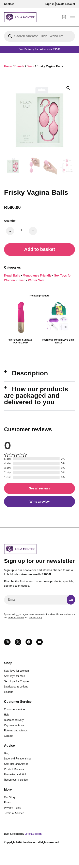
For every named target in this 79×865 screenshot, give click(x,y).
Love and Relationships (17, 758)
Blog (6, 753)
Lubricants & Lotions (16, 686)
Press (7, 802)
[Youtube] (39, 642)
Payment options (14, 725)
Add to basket (39, 249)
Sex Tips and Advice (16, 763)
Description (30, 373)
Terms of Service (14, 813)
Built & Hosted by (23, 833)
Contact (8, 735)
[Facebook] (29, 642)
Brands (19, 66)
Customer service (14, 709)
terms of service (16, 617)
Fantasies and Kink (15, 774)
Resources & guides (16, 779)
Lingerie (8, 691)
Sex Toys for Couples (16, 681)
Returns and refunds (16, 730)
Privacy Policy (12, 807)
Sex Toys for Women (16, 670)
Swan (30, 66)
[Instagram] (7, 642)
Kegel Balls (12, 275)
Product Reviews (14, 769)
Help (6, 714)
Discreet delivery (14, 719)
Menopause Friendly (37, 275)
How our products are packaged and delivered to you (36, 395)
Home (8, 66)
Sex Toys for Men (14, 676)
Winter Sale (36, 280)
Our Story (9, 797)
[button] (72, 17)
